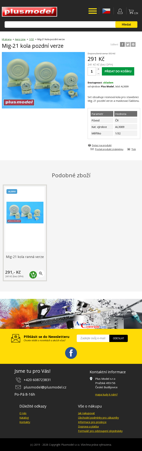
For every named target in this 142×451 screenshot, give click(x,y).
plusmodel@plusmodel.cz (45, 387)
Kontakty (24, 422)
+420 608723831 (37, 379)
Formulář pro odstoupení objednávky (100, 431)
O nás (22, 413)
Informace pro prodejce (92, 422)
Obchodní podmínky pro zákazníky (98, 417)
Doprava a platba (88, 426)
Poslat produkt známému (109, 149)
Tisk (133, 149)
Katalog (24, 417)
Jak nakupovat (86, 413)
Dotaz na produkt (101, 145)
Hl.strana (6, 39)
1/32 (31, 39)
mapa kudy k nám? (106, 394)
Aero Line (20, 39)
